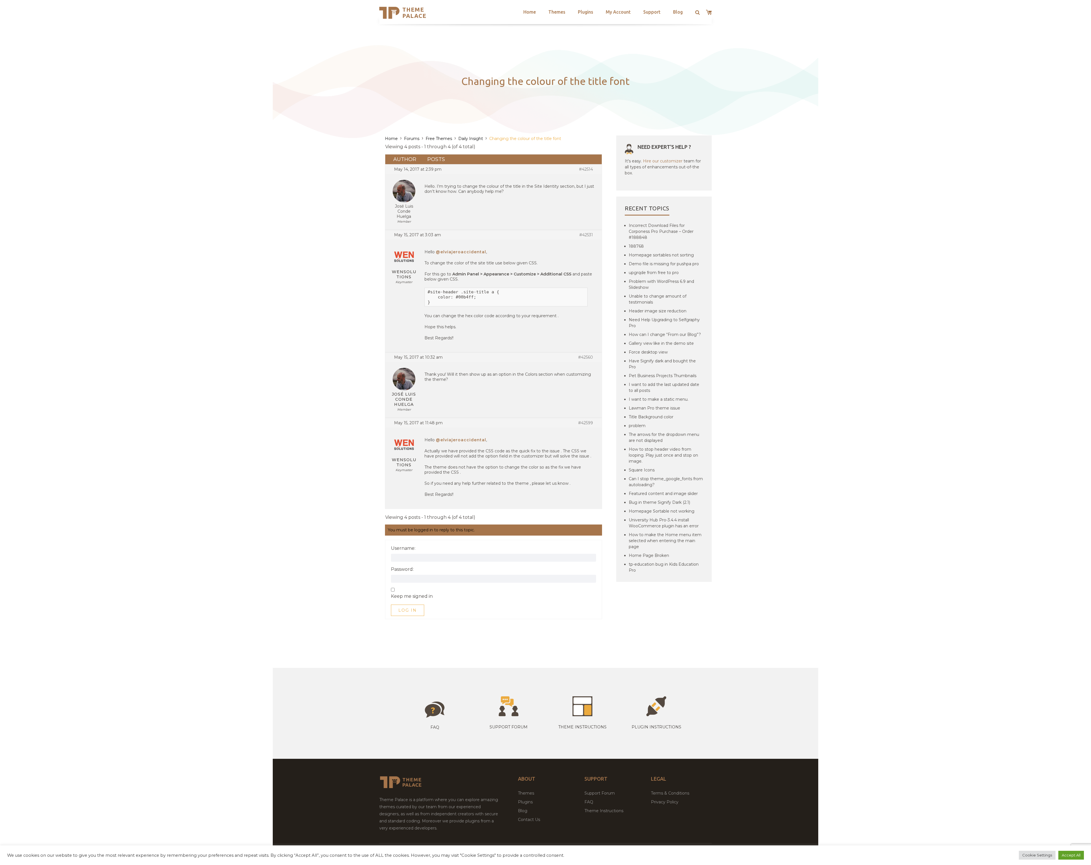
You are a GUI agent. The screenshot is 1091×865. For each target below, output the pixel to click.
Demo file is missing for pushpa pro (664, 263)
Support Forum (509, 727)
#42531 (586, 234)
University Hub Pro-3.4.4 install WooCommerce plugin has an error (664, 522)
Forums (411, 138)
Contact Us (529, 819)
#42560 (585, 357)
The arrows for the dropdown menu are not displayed (664, 437)
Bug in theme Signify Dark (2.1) (659, 502)
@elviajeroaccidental (461, 251)
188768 (636, 246)
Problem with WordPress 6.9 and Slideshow (661, 284)
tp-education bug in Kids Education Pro (664, 567)
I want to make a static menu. (658, 399)
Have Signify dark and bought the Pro (662, 363)
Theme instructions (582, 727)
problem (637, 425)
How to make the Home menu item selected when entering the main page (665, 540)
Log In (407, 610)
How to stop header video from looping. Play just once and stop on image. (663, 455)
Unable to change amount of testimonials (657, 299)
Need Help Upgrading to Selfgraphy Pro (664, 322)
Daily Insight (470, 138)
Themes (556, 11)
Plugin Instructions (656, 727)
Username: (403, 548)
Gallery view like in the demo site (661, 343)
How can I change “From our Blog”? (665, 334)
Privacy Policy (664, 802)
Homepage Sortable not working (661, 511)
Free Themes (439, 138)
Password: (402, 569)
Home (529, 11)
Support (652, 11)
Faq (434, 727)
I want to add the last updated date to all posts (664, 387)
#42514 (586, 169)
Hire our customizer (662, 161)
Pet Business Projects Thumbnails (662, 375)
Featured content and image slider (663, 493)
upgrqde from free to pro (654, 272)
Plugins (585, 11)
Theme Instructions (603, 810)
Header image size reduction (657, 311)
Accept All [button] (1071, 855)
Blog (678, 11)
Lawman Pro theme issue (654, 408)
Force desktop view (648, 352)
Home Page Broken (649, 555)
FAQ (588, 802)
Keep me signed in (412, 596)
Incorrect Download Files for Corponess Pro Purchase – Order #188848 (661, 231)
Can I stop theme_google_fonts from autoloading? (666, 481)
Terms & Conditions (670, 793)
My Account (618, 11)
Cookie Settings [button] (1037, 855)
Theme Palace (414, 12)
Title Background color (651, 416)
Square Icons (642, 470)
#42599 (585, 422)
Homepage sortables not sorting (661, 255)
